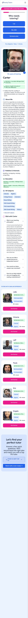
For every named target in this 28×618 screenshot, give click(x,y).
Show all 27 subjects (9, 212)
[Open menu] (25, 2)
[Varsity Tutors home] (7, 2)
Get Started (14, 308)
